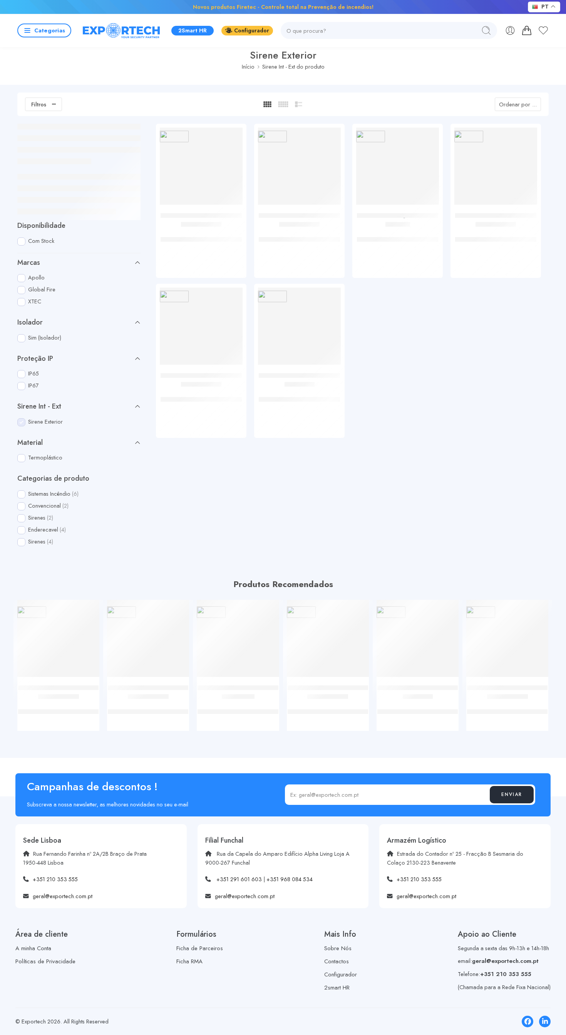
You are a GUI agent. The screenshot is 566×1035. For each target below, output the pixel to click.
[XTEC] (370, 136)
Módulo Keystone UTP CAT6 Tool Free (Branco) (148, 707)
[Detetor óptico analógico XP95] (418, 641)
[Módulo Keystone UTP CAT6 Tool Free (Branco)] (148, 641)
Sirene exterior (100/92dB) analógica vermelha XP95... (299, 395)
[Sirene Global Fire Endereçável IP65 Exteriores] (201, 329)
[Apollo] (272, 296)
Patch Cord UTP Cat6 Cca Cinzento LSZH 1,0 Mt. (58, 707)
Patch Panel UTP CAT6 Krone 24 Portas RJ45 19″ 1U (507, 707)
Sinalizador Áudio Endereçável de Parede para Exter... (495, 235)
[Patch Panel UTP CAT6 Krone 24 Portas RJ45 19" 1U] (507, 641)
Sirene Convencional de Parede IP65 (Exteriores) (299, 235)
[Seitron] (211, 612)
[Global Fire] (174, 136)
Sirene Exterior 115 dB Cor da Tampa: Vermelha (397, 235)
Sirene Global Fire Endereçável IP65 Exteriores (201, 395)
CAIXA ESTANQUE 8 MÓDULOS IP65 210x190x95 (238, 707)
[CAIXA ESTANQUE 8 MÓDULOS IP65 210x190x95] (238, 641)
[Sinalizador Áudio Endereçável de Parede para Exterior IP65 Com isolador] (495, 169)
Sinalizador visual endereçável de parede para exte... (201, 235)
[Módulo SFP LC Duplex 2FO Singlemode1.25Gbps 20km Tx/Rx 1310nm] (328, 641)
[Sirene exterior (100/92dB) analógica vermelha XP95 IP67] (299, 329)
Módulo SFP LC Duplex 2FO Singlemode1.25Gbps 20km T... (327, 707)
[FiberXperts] (31, 612)
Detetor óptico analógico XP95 (417, 703)
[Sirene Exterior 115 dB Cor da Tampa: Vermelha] (397, 169)
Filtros (38, 104)
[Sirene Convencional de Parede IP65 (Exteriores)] (299, 169)
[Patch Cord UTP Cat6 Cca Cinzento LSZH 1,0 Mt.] (58, 641)
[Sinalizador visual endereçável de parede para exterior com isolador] (201, 169)
